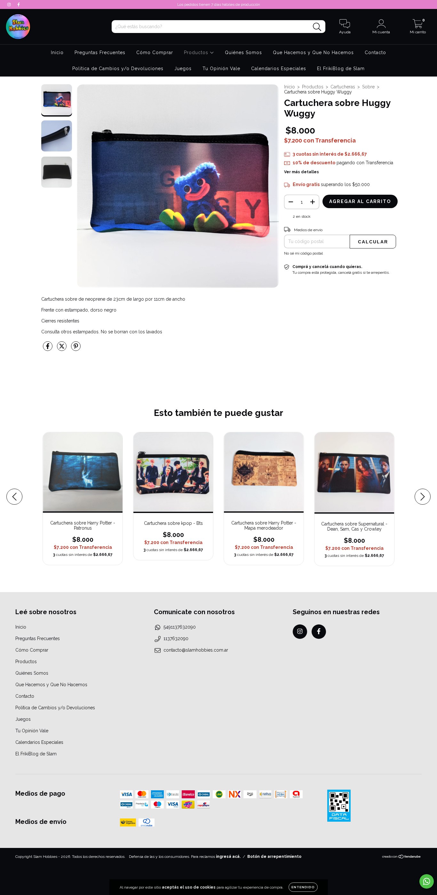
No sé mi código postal (303, 253)
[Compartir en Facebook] (48, 348)
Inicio (57, 52)
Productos (197, 52)
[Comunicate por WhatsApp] (426, 881)
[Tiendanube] (402, 857)
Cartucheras (342, 86)
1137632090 (175, 638)
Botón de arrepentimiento (274, 856)
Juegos (183, 68)
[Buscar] (317, 27)
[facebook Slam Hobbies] (18, 4)
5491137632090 (179, 627)
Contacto (375, 52)
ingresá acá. (228, 856)
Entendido (303, 887)
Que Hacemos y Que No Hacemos (313, 52)
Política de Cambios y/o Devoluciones (117, 68)
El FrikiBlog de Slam (341, 68)
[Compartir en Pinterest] (76, 348)
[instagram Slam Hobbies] (9, 4)
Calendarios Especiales (278, 68)
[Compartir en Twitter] (62, 348)
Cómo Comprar (154, 52)
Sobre (368, 86)
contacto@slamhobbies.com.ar (195, 650)
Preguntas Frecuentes (100, 52)
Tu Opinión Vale (221, 68)
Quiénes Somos (243, 52)
